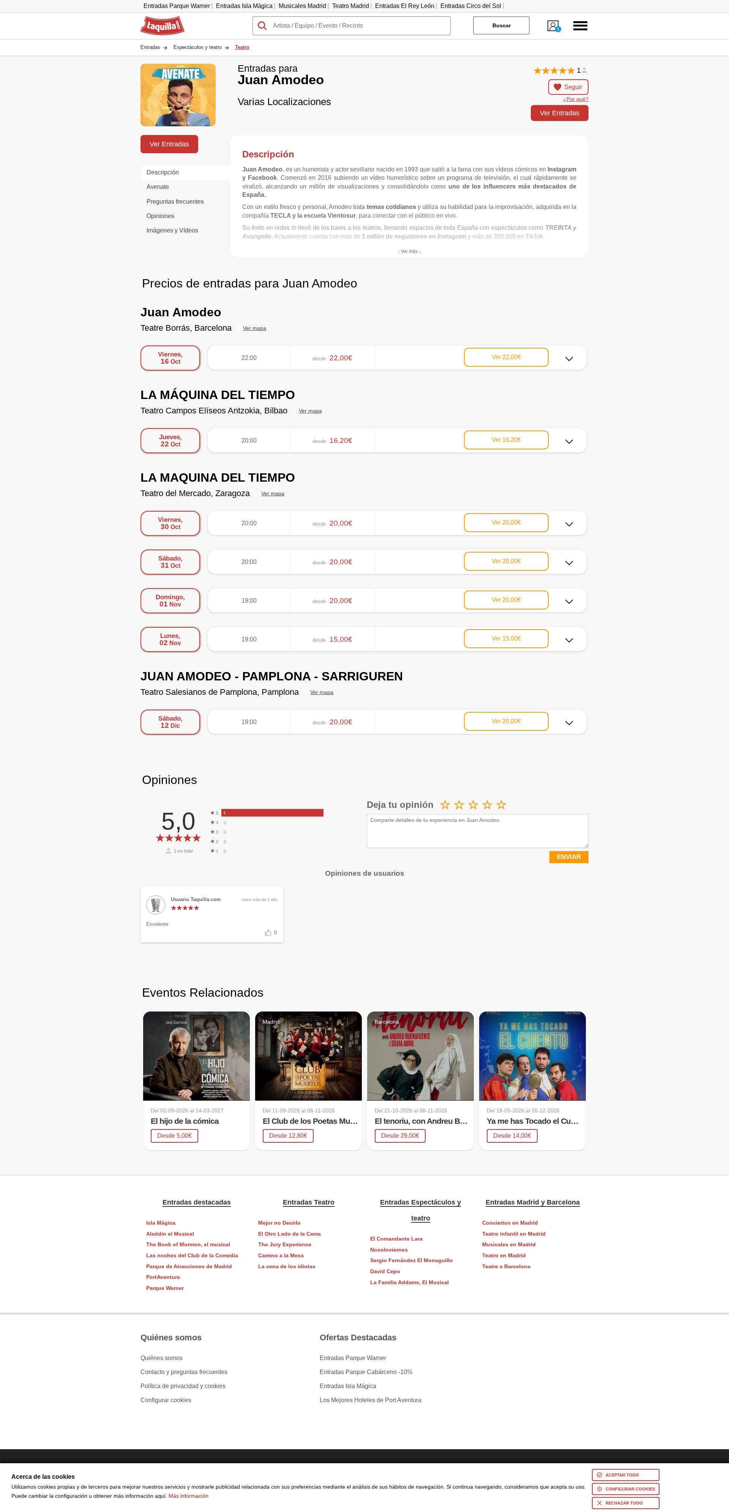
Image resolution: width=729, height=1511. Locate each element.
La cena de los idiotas (287, 1266)
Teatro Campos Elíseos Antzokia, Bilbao (213, 410)
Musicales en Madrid (509, 1244)
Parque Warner (165, 1288)
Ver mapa (254, 328)
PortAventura (163, 1277)
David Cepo (385, 1271)
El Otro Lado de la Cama (289, 1234)
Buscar (501, 25)
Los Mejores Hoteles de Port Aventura (370, 1400)
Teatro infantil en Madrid (514, 1234)
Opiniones (160, 216)
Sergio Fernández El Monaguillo (411, 1260)
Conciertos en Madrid (510, 1223)
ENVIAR (569, 857)
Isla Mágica (160, 1223)
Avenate (158, 187)
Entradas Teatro (309, 1202)
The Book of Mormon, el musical (188, 1244)
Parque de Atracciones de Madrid (189, 1266)
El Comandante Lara (396, 1239)
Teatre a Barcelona (506, 1266)
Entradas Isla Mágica (244, 6)
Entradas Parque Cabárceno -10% (366, 1372)
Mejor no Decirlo (279, 1223)
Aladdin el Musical (170, 1234)
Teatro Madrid (350, 6)
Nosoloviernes (389, 1250)
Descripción (163, 172)
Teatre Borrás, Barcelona (186, 328)
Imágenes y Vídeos (172, 230)
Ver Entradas (559, 113)
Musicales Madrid (302, 6)
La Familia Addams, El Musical (409, 1282)
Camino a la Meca (281, 1255)
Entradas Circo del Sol (470, 6)
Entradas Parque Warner (177, 6)
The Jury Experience (284, 1244)
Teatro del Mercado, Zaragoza (195, 493)
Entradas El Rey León (404, 6)
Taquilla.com (157, 19)
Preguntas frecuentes (175, 201)
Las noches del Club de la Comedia (192, 1255)
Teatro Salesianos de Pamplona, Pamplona (219, 692)
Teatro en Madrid (504, 1255)
